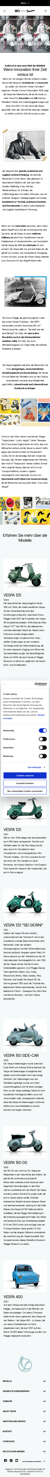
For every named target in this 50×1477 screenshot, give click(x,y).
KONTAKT (7, 1431)
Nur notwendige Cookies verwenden (25, 791)
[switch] (43, 739)
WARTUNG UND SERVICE (14, 1421)
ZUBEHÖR (7, 1401)
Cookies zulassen (25, 775)
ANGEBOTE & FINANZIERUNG (16, 1391)
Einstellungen (34, 767)
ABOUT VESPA (9, 1411)
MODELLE (7, 1381)
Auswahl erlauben (25, 783)
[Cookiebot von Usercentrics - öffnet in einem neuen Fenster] (35, 684)
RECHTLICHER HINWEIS (14, 1451)
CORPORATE (9, 1441)
